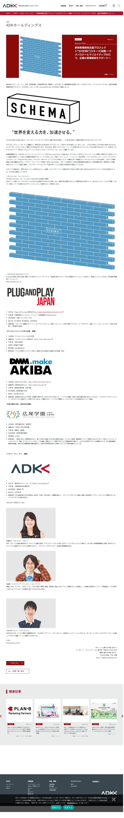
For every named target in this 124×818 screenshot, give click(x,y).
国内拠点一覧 (30, 794)
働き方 (72, 784)
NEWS (71, 6)
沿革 (29, 790)
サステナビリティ (90, 6)
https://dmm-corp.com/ (36, 385)
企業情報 (63, 6)
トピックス (8, 786)
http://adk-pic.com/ (12, 282)
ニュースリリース (9, 784)
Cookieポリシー (72, 803)
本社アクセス (30, 792)
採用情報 (102, 6)
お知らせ (8, 788)
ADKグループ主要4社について (34, 786)
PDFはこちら (14, 663)
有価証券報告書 (52, 790)
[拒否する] (113, 799)
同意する (56, 807)
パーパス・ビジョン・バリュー (34, 784)
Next (122, 716)
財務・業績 (79, 6)
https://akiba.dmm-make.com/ (38, 382)
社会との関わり (74, 786)
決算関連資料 (52, 784)
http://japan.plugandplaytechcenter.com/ (48, 312)
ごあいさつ (30, 788)
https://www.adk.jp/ (40, 483)
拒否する (69, 807)
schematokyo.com (45, 87)
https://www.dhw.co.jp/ (42, 339)
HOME (8, 13)
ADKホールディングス (26, 13)
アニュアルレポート (53, 788)
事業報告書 (51, 786)
